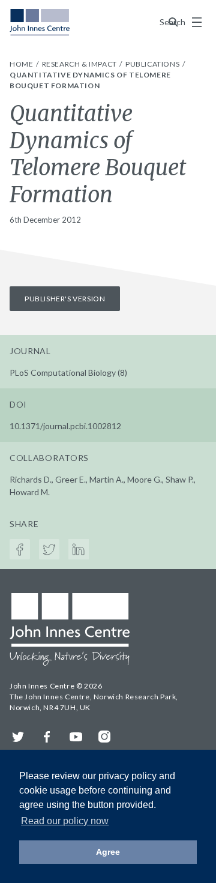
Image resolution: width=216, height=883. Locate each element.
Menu (196, 22)
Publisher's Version (65, 298)
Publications (153, 63)
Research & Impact (80, 63)
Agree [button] (108, 852)
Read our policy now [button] (65, 821)
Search (173, 22)
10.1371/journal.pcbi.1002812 (65, 426)
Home (22, 63)
